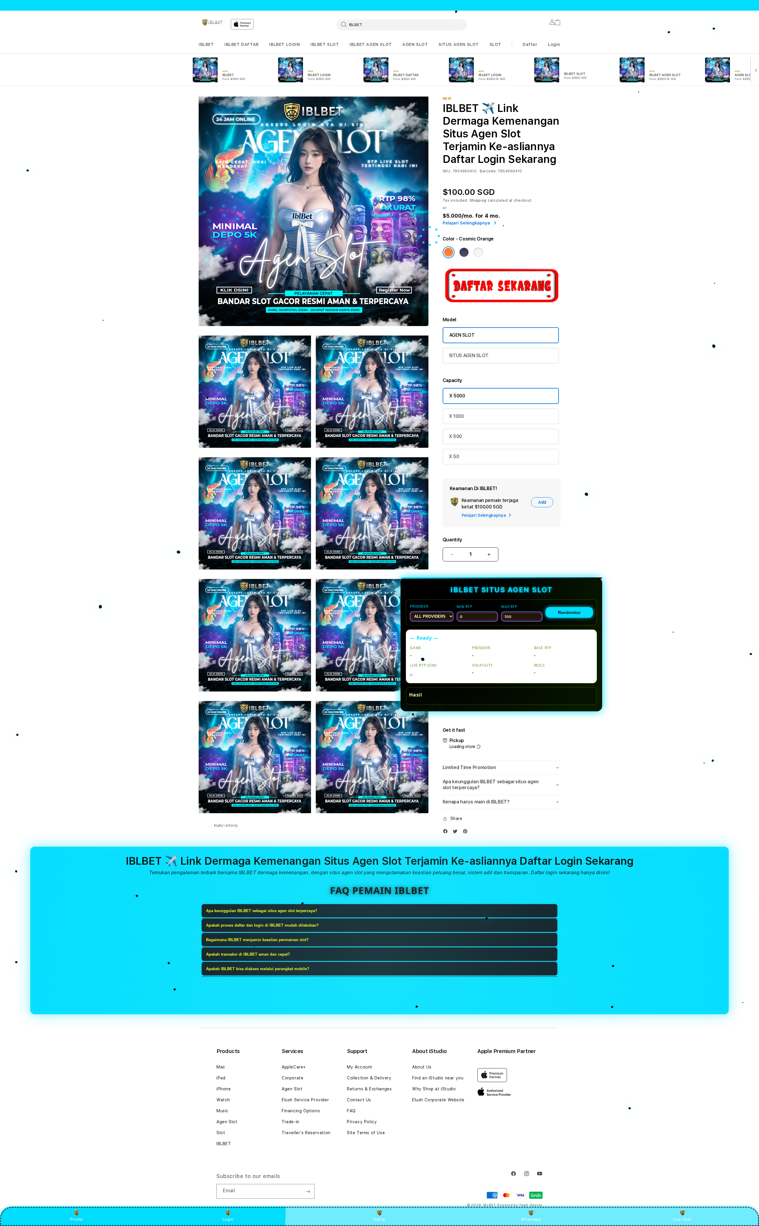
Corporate (292, 1078)
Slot (220, 1132)
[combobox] (402, 24)
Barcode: (488, 171)
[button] (206, 44)
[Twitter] (456, 832)
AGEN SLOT (415, 44)
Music (222, 1110)
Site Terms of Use (366, 1132)
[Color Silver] (478, 252)
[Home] (212, 22)
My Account (359, 1067)
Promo (76, 1219)
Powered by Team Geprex (520, 1205)
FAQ (351, 1110)
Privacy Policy (362, 1121)
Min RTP (464, 606)
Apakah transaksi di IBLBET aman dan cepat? (248, 954)
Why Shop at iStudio (434, 1089)
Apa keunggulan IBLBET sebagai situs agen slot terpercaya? (261, 911)
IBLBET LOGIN (284, 44)
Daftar (379, 1219)
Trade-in (290, 1121)
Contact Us (359, 1099)
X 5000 (457, 396)
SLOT (495, 44)
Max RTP (509, 606)
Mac (220, 1067)
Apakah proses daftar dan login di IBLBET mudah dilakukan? (262, 925)
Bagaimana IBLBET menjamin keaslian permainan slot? (257, 940)
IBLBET (206, 44)
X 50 (454, 456)
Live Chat (682, 1219)
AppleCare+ (294, 1067)
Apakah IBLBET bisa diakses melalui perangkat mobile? (257, 969)
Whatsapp (531, 1219)
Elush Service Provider (305, 1099)
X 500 (455, 436)
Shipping (478, 200)
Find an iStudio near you (437, 1078)
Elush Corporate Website (438, 1099)
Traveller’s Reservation (306, 1132)
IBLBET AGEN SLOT (371, 44)
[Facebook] (447, 832)
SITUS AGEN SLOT (459, 44)
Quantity (452, 540)
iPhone (223, 1089)
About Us (422, 1067)
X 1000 (456, 416)
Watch (223, 1099)
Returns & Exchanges (369, 1089)
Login (228, 1219)
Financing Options (301, 1110)
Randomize (569, 612)
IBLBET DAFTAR (241, 44)
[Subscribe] (307, 1191)
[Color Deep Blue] (464, 252)
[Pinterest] (467, 832)
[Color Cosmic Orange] (449, 252)
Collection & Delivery (369, 1078)
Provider (419, 606)
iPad (220, 1078)
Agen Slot (226, 1121)
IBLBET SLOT (324, 44)
